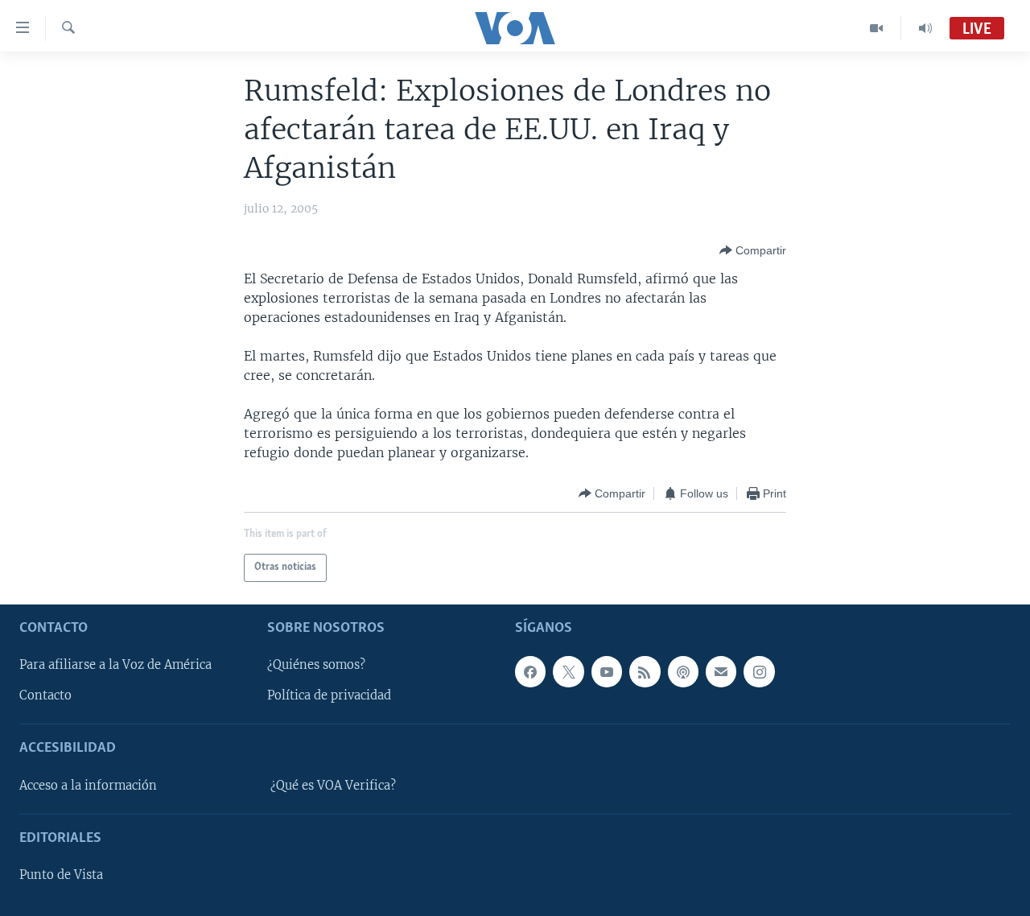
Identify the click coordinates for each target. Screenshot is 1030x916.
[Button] (752, 250)
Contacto (45, 695)
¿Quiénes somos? (316, 665)
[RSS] (644, 671)
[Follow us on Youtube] (606, 671)
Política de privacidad (329, 695)
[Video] (876, 28)
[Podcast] (683, 671)
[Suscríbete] (721, 671)
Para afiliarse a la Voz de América (115, 665)
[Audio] (925, 28)
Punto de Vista (61, 875)
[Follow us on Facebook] (530, 671)
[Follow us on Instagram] (759, 671)
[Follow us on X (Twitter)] (568, 671)
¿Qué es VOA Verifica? (333, 785)
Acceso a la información (88, 785)
